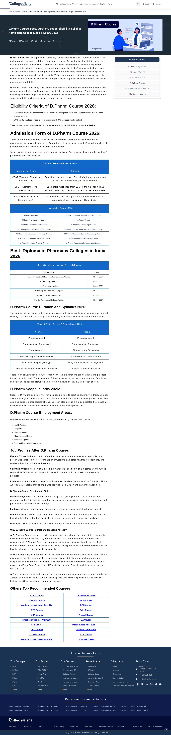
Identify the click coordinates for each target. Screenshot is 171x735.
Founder (120, 726)
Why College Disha (63, 4)
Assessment (94, 4)
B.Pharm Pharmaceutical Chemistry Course (83, 215)
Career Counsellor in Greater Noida (134, 710)
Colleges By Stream (80, 4)
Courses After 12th (69, 670)
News (115, 666)
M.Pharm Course (83, 220)
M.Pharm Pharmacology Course (83, 225)
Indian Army (42, 674)
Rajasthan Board (94, 682)
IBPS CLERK (42, 670)
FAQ (40, 726)
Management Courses (71, 682)
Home (10, 11)
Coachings (117, 674)
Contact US (73, 726)
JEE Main (41, 678)
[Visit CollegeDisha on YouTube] (160, 684)
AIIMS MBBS (42, 666)
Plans (110, 4)
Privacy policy (59, 726)
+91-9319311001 (145, 675)
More (14, 689)
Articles (116, 670)
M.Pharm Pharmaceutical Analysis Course (34, 229)
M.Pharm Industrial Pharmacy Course (83, 238)
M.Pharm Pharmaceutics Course (34, 225)
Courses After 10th (70, 666)
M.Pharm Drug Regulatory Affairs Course (34, 238)
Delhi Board (92, 666)
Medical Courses (69, 686)
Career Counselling (120, 682)
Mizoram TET (42, 686)
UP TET (40, 682)
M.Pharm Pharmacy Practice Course (34, 243)
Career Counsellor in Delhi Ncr (104, 710)
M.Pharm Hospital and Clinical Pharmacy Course (83, 229)
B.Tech (15, 666)
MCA (14, 678)
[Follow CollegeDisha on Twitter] (142, 684)
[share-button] (53, 41)
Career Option (118, 678)
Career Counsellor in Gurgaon (48, 710)
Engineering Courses (70, 678)
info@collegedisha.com (147, 679)
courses (17, 11)
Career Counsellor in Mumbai (76, 706)
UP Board (91, 670)
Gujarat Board (93, 686)
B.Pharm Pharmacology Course (34, 220)
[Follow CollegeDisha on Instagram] (151, 684)
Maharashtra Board (95, 678)
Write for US (137, 726)
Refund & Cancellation (107, 726)
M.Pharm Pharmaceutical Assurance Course (83, 243)
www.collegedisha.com (85, 732)
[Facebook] (138, 684)
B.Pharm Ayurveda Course (34, 215)
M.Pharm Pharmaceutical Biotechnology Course (83, 234)
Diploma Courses (69, 674)
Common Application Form (124, 686)
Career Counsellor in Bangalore (48, 706)
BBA (14, 686)
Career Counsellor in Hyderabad (133, 706)
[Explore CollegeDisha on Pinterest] (156, 684)
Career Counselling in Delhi (19, 706)
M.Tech (15, 670)
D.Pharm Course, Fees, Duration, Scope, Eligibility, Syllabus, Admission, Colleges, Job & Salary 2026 (54, 11)
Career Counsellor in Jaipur (19, 710)
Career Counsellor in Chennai (104, 706)
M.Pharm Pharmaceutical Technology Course (34, 234)
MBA (14, 682)
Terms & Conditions (155, 726)
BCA (14, 674)
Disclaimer (88, 726)
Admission (12, 726)
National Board (93, 674)
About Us (27, 726)
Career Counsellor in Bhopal (75, 710)
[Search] (138, 4)
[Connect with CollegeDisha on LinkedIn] (147, 684)
